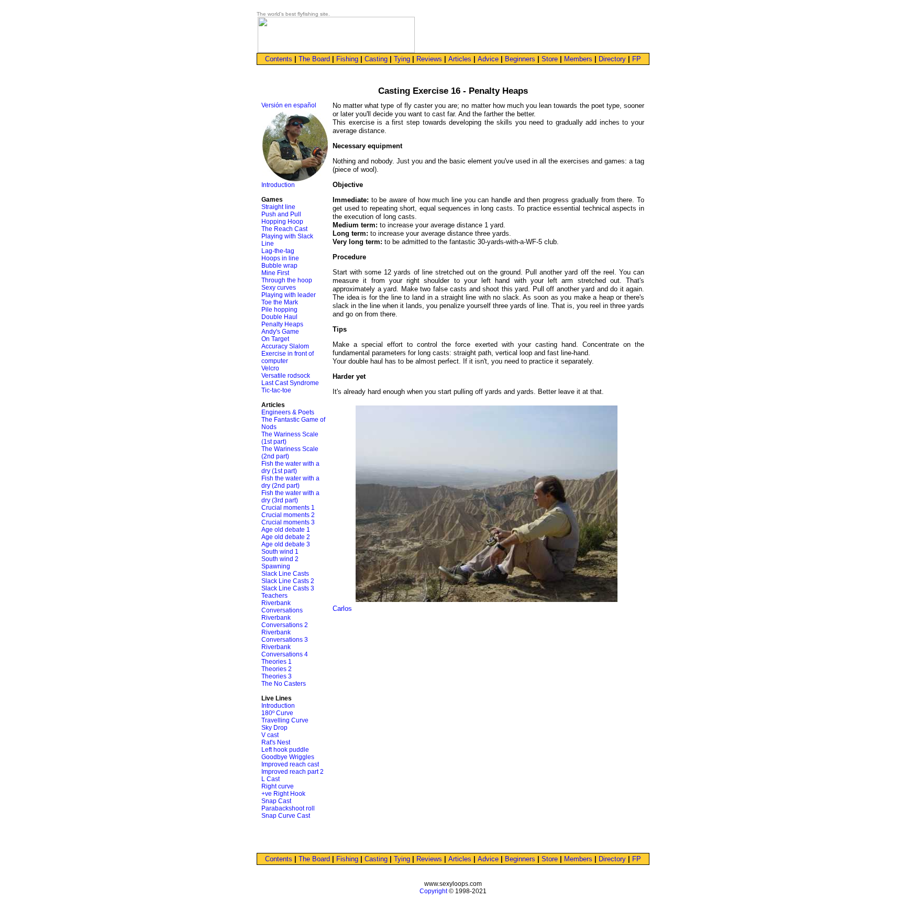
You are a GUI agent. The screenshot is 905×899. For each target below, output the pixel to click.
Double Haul (279, 317)
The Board (314, 59)
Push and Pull (281, 214)
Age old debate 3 (285, 544)
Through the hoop (286, 280)
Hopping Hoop (282, 221)
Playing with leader (288, 295)
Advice (488, 59)
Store (550, 59)
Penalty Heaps (282, 324)
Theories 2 (276, 669)
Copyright (433, 891)
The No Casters (283, 683)
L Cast (270, 779)
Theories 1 (276, 661)
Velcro (270, 368)
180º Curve (277, 713)
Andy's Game (280, 331)
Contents (278, 59)
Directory (612, 59)
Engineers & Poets (287, 412)
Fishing (347, 59)
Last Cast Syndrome (290, 383)
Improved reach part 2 (292, 771)
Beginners (520, 59)
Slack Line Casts (285, 573)
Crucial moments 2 (288, 515)
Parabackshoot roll (288, 808)
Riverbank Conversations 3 (284, 636)
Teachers (274, 595)
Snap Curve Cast (285, 815)
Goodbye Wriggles (287, 757)
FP (636, 59)
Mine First (275, 273)
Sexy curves (278, 287)
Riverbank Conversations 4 (284, 650)
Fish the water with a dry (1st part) (290, 467)
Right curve (277, 786)
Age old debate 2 (285, 537)
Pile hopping (279, 309)
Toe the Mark (279, 302)
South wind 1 (280, 551)
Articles (459, 59)
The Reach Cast (284, 229)
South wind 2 (280, 559)
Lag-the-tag (277, 251)
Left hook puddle (285, 749)
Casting (376, 59)
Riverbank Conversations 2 (284, 621)
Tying (402, 59)
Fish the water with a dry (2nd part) (290, 482)
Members (578, 59)
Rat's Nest (275, 742)
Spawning (275, 566)
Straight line (278, 207)
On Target (275, 339)
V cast (270, 735)
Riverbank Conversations (282, 606)
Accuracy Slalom (285, 346)
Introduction (278, 185)
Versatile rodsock (285, 375)
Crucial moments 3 (288, 522)
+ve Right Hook (283, 793)
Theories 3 (276, 676)
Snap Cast (276, 801)
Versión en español (288, 105)
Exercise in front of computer (287, 357)
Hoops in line (280, 258)
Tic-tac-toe (276, 390)
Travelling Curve (284, 720)
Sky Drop (274, 727)
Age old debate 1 (285, 529)
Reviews (429, 59)
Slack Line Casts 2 (287, 581)
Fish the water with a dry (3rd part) (290, 496)
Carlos (342, 608)
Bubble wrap (279, 265)
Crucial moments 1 (288, 507)
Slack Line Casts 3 (287, 588)
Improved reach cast (290, 764)
